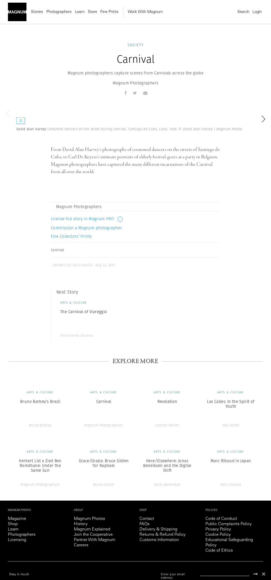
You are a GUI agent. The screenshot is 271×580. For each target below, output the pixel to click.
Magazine (17, 519)
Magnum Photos (89, 519)
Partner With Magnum (94, 540)
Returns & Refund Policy (162, 535)
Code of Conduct (221, 519)
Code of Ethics (219, 550)
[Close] (263, 574)
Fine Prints (109, 12)
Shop (13, 524)
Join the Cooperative (93, 535)
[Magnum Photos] (17, 12)
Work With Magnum (145, 12)
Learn (80, 12)
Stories (37, 12)
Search (243, 12)
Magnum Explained (92, 529)
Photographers (59, 12)
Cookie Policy (218, 535)
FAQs (144, 524)
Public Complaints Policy (228, 524)
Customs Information (159, 540)
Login (257, 12)
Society (136, 45)
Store (92, 12)
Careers (81, 545)
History (81, 524)
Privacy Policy (218, 529)
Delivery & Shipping (158, 529)
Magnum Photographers (136, 83)
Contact (146, 519)
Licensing (17, 540)
